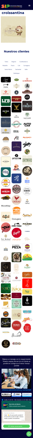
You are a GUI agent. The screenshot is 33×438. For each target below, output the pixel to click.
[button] (29, 5)
